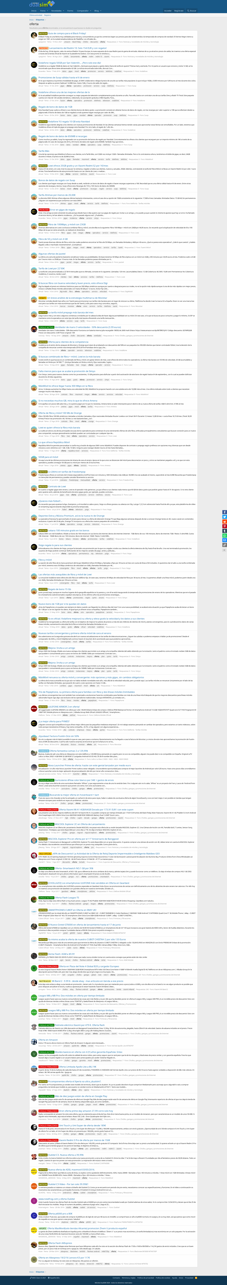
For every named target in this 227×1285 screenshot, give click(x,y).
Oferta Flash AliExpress (55, 1243)
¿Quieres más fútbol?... (50, 500)
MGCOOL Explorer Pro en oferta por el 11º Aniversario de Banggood (78, 838)
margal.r (41, 1163)
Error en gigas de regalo (57, 209)
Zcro (40, 960)
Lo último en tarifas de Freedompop (62, 471)
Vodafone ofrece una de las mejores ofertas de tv (64, 92)
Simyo (119, 218)
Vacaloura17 (43, 1060)
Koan (40, 1251)
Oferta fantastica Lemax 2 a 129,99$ (63, 750)
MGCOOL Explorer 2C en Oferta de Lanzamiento (72, 824)
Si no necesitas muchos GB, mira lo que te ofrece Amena (67, 400)
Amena (114, 406)
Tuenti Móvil (146, 247)
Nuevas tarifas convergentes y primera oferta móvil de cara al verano (74, 633)
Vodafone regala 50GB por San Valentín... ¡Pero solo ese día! (69, 62)
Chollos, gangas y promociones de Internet (136, 335)
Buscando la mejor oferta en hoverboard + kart (69, 794)
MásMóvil (149, 159)
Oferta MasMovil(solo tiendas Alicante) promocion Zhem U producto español (83, 1228)
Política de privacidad (145, 1278)
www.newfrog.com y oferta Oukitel (56, 1198)
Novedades (56, 10)
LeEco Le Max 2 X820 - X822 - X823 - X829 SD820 (109, 759)
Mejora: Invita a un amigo (57, 647)
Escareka (41, 71)
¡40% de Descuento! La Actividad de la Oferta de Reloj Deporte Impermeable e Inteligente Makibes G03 (99, 853)
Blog (96, 10)
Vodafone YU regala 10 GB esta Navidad (64, 121)
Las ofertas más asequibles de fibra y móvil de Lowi (65, 574)
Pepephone (135, 612)
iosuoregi (42, 1046)
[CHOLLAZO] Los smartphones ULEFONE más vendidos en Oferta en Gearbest (84, 882)
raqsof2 (41, 975)
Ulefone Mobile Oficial (102, 715)
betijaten (41, 903)
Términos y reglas (128, 1278)
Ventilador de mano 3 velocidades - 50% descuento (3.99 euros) (80, 327)
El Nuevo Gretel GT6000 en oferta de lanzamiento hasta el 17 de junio (80, 924)
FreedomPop (128, 480)
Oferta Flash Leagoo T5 (59, 897)
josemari (41, 1134)
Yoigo (109, 509)
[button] (47, 10)
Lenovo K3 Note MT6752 (138, 1264)
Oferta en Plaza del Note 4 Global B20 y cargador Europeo (79, 966)
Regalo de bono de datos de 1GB (55, 106)
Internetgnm (43, 1207)
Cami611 (41, 862)
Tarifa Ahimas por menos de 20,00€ (57, 194)
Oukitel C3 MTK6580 (101, 1163)
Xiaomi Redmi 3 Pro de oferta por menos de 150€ (74, 1140)
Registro (47, 15)
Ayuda (174, 1278)
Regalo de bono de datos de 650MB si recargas (62, 136)
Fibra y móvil (45, 559)
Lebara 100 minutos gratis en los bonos (64, 530)
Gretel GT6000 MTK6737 (116, 933)
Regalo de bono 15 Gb (55, 589)
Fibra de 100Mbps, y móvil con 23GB (62, 224)
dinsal (40, 86)
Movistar (139, 306)
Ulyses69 (41, 1090)
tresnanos (42, 1119)
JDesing (41, 832)
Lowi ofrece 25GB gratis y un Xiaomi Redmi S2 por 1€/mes (73, 165)
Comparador (83, 10)
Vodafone (143, 71)
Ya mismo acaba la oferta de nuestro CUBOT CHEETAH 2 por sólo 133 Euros (82, 939)
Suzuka (41, 1075)
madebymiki (43, 1264)
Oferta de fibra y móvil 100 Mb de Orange (60, 412)
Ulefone (41, 715)
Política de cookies (163, 1278)
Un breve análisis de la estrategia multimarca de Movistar (73, 297)
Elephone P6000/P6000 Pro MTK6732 (128, 1222)
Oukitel (116, 1207)
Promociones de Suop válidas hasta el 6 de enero (63, 77)
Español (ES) (55, 1278)
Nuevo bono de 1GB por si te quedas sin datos (62, 603)
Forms (70, 10)
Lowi (114, 174)
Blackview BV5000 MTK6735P (145, 1251)
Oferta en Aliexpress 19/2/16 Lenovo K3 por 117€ (64, 1257)
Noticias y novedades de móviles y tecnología (141, 42)
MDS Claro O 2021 (39, 1278)
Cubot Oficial (43, 918)
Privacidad (189, 1278)
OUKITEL (41, 1192)
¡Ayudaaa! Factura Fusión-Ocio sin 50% (58, 736)
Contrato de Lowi (52, 486)
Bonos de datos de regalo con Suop (56, 180)
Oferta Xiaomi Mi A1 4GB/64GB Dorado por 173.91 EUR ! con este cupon (86, 809)
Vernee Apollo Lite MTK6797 (122, 1046)
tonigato (41, 989)
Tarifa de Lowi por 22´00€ (51, 268)
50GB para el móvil (48, 456)
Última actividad (35, 15)
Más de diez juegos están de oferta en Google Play (73, 1096)
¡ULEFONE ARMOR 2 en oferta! (59, 706)
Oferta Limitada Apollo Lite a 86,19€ (67, 1066)
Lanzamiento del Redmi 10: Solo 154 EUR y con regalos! (73, 48)
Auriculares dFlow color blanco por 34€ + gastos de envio (76, 780)
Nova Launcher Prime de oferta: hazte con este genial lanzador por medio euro (85, 765)
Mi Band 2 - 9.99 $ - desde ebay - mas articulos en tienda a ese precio (81, 981)
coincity (41, 335)
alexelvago (42, 818)
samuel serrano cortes (47, 774)
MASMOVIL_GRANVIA (46, 1178)
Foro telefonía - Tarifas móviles (138, 203)
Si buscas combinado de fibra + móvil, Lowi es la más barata (69, 356)
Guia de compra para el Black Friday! (62, 33)
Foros (42, 10)
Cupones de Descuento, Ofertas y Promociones (121, 862)
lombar (41, 803)
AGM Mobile (128, 960)
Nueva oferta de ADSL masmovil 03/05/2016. (67, 1169)
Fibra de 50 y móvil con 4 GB (53, 238)
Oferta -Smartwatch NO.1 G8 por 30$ (66, 868)
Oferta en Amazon (48, 1039)
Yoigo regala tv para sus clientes (55, 545)
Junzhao (41, 1004)
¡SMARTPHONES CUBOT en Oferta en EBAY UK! (67, 909)
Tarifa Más (43, 150)
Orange (115, 421)
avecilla (41, 788)
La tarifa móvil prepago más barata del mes (66, 312)
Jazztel (121, 262)
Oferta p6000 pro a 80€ (55, 1213)
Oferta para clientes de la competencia (63, 341)
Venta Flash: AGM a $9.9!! (57, 953)
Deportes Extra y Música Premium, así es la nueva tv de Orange (71, 515)
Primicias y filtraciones (122, 918)
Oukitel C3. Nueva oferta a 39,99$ (61, 1154)
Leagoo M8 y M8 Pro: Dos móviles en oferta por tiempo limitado (71, 995)
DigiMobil (129, 291)
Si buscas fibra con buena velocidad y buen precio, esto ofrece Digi (72, 283)
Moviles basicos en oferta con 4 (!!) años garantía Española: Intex (80, 1051)
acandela (41, 759)
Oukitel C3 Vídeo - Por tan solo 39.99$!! (63, 1184)
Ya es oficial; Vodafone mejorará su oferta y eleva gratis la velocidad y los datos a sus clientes (92, 618)
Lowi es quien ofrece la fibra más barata (59, 427)
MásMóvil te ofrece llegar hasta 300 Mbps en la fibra (65, 385)
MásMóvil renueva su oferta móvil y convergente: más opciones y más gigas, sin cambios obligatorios (91, 677)
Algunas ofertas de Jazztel (51, 253)
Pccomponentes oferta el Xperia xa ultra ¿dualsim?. (70, 1081)
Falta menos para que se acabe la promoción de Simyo (66, 371)
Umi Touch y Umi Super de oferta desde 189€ (72, 1125)
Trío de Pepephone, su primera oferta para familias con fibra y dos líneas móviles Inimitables (86, 691)
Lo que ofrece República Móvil (54, 442)
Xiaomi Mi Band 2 (161, 989)
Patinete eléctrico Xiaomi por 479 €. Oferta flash (72, 1025)
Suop (134, 86)
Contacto (116, 1278)
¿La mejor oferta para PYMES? (53, 721)
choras (41, 1222)
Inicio (33, 10)
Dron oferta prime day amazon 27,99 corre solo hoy (76, 1110)
